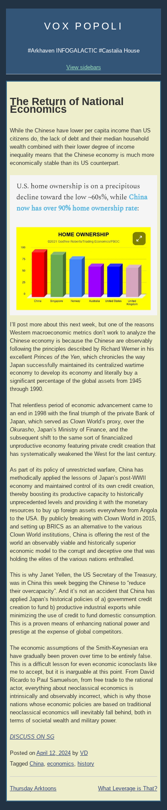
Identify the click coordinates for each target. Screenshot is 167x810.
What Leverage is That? (127, 789)
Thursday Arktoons (33, 789)
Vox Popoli (83, 26)
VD (84, 753)
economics (60, 764)
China (37, 764)
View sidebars (83, 67)
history (86, 764)
